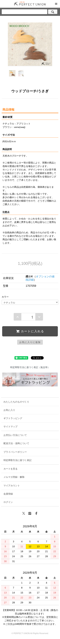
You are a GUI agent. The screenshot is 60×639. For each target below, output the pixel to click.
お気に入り (9, 410)
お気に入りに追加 (30, 342)
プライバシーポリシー (15, 452)
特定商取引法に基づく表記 (18, 460)
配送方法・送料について (16, 443)
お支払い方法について (15, 435)
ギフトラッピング (13, 418)
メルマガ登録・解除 (14, 477)
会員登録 (8, 493)
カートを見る (11, 468)
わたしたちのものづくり (16, 401)
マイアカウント (12, 485)
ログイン (8, 502)
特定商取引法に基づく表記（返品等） (30, 367)
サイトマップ (11, 426)
